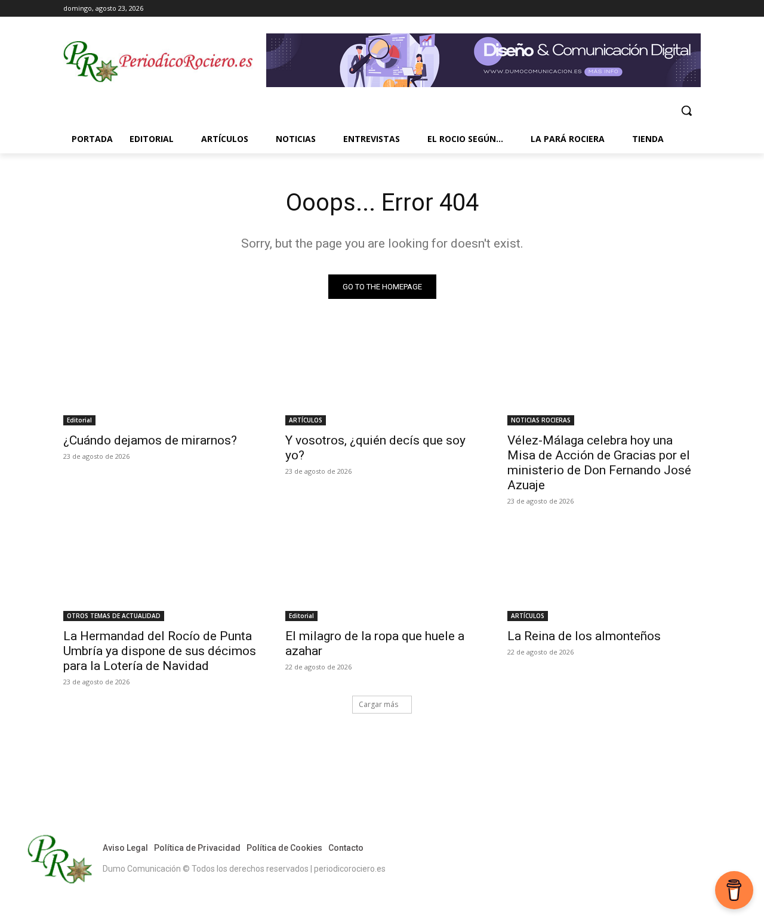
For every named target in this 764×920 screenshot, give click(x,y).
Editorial (79, 420)
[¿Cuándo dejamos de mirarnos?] (160, 377)
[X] (677, 9)
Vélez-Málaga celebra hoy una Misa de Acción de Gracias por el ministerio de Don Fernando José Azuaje (599, 462)
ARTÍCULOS (305, 420)
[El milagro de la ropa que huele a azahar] (382, 572)
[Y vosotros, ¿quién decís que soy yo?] (382, 377)
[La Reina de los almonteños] (604, 572)
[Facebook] (644, 9)
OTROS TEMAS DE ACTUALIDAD (114, 616)
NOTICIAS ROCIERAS (541, 420)
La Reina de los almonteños (584, 636)
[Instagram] (661, 9)
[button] (686, 110)
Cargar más (378, 704)
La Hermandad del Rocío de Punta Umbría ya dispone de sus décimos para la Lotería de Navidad (159, 651)
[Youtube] (694, 9)
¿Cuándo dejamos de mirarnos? (150, 440)
